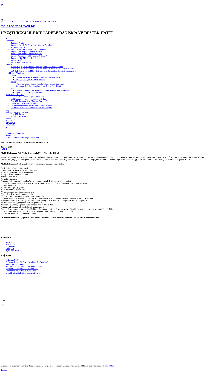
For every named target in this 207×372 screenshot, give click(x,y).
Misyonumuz (11, 244)
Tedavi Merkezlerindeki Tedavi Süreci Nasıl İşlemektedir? (32, 105)
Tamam (4, 370)
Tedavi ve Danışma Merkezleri (17, 112)
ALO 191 (9, 64)
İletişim (13, 82)
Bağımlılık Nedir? (17, 43)
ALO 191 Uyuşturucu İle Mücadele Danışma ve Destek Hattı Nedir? (37, 67)
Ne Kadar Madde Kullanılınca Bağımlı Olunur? (29, 49)
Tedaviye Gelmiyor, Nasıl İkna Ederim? (30, 80)
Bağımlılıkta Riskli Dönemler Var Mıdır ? (26, 54)
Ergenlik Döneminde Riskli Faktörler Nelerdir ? (29, 56)
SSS (7, 110)
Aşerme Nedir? (16, 60)
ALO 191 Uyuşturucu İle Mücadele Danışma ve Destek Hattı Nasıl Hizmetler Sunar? (43, 69)
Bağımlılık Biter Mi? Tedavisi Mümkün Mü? (27, 58)
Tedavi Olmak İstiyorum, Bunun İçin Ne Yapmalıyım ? (31, 108)
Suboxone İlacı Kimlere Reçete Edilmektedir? (28, 97)
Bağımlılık (10, 41)
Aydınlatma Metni (12, 251)
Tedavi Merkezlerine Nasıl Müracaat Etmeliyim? (29, 101)
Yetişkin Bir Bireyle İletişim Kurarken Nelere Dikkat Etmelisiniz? (40, 84)
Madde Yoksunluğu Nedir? (21, 62)
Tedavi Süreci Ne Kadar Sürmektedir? (25, 103)
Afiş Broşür (10, 123)
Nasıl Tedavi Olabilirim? (15, 95)
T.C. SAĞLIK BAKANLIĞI (18, 26)
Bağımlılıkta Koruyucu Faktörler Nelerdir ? (27, 52)
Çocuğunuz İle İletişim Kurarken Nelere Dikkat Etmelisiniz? (38, 86)
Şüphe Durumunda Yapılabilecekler (28, 92)
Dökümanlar (10, 125)
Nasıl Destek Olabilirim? (15, 73)
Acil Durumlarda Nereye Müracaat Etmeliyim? (28, 99)
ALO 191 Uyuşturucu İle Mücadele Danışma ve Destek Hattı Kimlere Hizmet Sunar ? (43, 71)
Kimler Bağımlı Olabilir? (20, 47)
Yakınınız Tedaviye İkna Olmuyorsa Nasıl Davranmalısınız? (38, 77)
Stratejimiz (10, 249)
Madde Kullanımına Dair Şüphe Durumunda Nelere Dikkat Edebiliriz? (42, 90)
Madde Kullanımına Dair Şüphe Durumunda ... (23, 137)
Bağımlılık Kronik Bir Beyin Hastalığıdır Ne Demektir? (32, 45)
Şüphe (13, 88)
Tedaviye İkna (16, 75)
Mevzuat (9, 242)
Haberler (9, 120)
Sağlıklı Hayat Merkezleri (20, 116)
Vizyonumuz (10, 246)
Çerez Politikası (108, 366)
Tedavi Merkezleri (17, 114)
